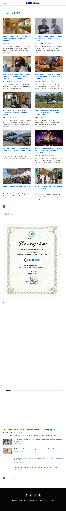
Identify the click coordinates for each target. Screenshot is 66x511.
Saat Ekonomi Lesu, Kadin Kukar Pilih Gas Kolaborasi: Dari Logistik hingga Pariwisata (49, 38)
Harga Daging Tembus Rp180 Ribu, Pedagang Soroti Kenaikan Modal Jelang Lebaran (48, 76)
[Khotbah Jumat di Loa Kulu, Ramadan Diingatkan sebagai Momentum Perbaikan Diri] (17, 100)
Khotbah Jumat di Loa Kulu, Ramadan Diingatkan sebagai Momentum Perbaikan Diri (17, 112)
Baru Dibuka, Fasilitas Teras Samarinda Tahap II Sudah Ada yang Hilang (30, 430)
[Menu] (5, 3)
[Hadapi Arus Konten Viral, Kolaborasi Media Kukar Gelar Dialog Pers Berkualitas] (49, 138)
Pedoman (31, 500)
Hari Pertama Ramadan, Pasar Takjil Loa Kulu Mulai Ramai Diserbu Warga (17, 149)
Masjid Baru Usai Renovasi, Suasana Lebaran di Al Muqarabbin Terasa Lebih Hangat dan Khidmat (17, 76)
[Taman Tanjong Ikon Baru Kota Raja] (17, 176)
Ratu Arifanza (39, 43)
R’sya (4, 43)
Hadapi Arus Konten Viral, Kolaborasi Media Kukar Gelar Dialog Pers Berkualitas (49, 150)
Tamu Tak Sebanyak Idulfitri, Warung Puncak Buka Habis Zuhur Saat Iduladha (17, 38)
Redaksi (14, 500)
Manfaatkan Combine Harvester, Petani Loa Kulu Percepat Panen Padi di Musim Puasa (48, 112)
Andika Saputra (7, 81)
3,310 (16, 478)
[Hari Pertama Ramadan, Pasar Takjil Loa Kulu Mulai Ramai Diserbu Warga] (17, 138)
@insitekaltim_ (10, 214)
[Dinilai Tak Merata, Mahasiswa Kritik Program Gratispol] (49, 176)
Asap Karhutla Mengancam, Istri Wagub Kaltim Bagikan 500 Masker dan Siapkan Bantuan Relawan (38, 458)
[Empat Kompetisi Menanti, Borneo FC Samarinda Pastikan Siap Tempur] (7, 469)
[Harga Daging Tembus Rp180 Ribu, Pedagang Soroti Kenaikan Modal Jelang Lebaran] (49, 64)
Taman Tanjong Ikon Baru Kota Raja (16, 186)
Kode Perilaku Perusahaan (45, 500)
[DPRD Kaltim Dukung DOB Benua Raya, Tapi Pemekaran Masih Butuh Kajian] (7, 451)
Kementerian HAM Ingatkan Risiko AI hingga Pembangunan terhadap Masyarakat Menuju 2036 (38, 440)
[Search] (61, 3)
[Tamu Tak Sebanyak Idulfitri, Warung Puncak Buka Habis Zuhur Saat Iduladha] (17, 26)
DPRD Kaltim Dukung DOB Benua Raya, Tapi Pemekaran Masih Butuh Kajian (36, 449)
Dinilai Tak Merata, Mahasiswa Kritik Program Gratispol (48, 187)
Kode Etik (22, 500)
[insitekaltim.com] (33, 2)
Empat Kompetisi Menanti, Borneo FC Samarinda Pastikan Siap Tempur (35, 467)
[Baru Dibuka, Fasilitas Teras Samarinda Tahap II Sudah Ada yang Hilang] (33, 410)
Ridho (4, 117)
